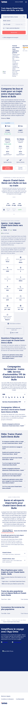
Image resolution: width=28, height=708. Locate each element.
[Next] (24, 204)
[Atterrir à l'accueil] (4, 2)
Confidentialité (20, 699)
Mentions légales (5, 696)
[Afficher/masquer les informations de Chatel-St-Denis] (25, 553)
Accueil (3, 620)
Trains (8, 620)
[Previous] (4, 204)
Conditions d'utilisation (7, 699)
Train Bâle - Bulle (5, 613)
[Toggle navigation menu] (26, 2)
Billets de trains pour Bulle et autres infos (13, 584)
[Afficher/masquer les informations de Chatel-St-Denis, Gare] (25, 560)
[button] (8, 24)
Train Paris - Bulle (5, 599)
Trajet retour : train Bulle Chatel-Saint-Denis (13, 581)
